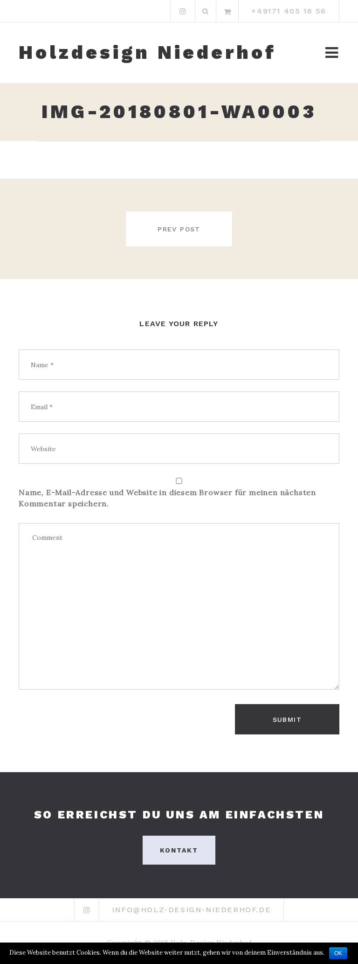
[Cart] (227, 11)
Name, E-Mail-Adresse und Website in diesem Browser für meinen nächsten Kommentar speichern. (167, 498)
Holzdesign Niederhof (147, 52)
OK (338, 953)
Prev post (179, 229)
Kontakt (179, 850)
